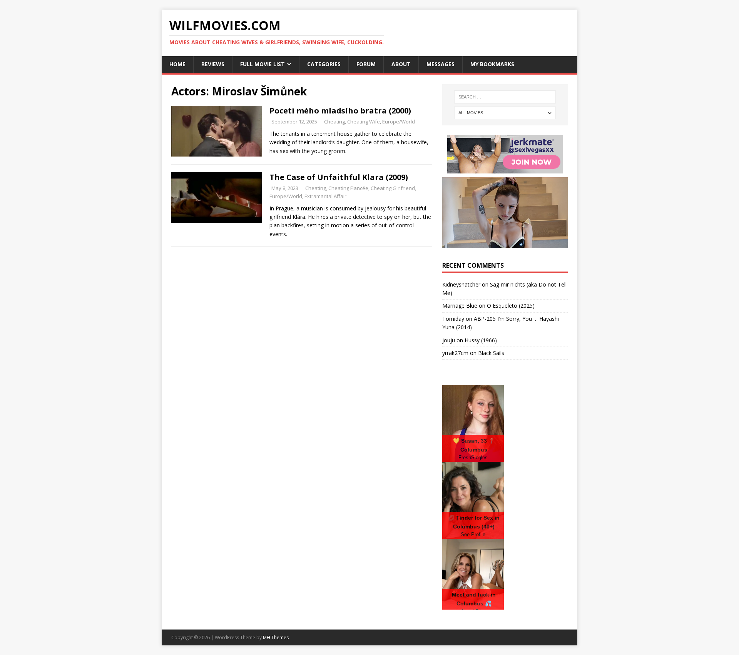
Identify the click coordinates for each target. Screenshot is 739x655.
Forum (366, 64)
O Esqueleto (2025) (511, 305)
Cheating (334, 121)
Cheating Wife (363, 121)
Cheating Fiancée (348, 188)
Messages (440, 64)
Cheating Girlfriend (393, 188)
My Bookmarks (492, 64)
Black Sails (491, 353)
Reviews (212, 64)
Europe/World (398, 121)
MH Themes (276, 637)
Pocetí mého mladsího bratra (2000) (340, 110)
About (401, 64)
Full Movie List (262, 64)
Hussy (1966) (481, 340)
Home (177, 64)
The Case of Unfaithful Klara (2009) (338, 177)
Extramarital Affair (325, 196)
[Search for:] (505, 96)
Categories (324, 64)
